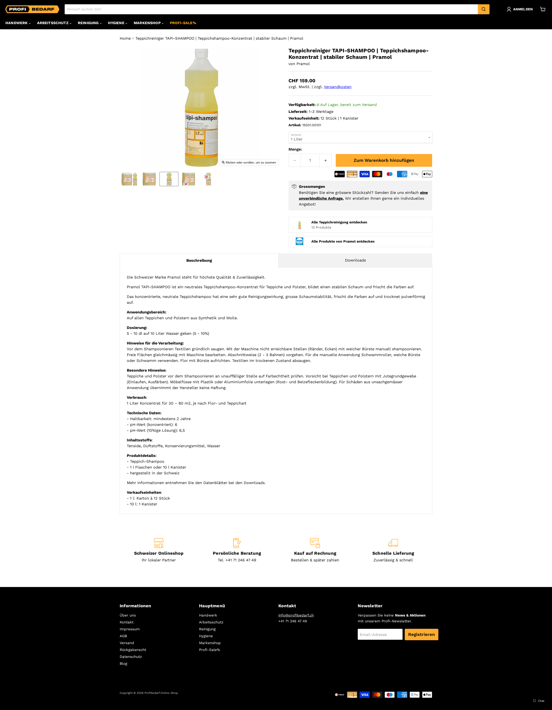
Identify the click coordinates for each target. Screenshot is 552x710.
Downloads (355, 260)
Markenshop (148, 23)
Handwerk (17, 23)
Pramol (303, 63)
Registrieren (421, 634)
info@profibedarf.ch (296, 615)
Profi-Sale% (183, 23)
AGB (123, 636)
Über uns (128, 615)
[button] (521, 9)
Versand (127, 643)
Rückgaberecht (133, 650)
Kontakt (126, 622)
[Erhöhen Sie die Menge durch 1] (326, 160)
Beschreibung (199, 260)
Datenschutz (131, 656)
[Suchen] (483, 9)
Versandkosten (337, 86)
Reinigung (89, 23)
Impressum (130, 629)
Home (125, 38)
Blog (123, 663)
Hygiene (116, 23)
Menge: (295, 149)
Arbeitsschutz (53, 23)
